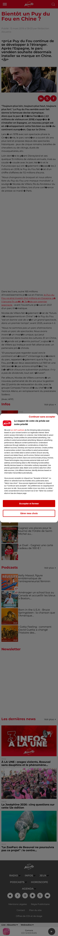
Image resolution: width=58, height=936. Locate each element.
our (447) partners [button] (17, 430)
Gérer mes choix (29, 513)
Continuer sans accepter (42, 416)
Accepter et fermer (29, 503)
